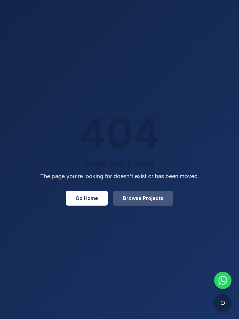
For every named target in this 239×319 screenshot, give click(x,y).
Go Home (87, 198)
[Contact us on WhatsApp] (223, 280)
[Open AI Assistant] (223, 303)
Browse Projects (143, 198)
